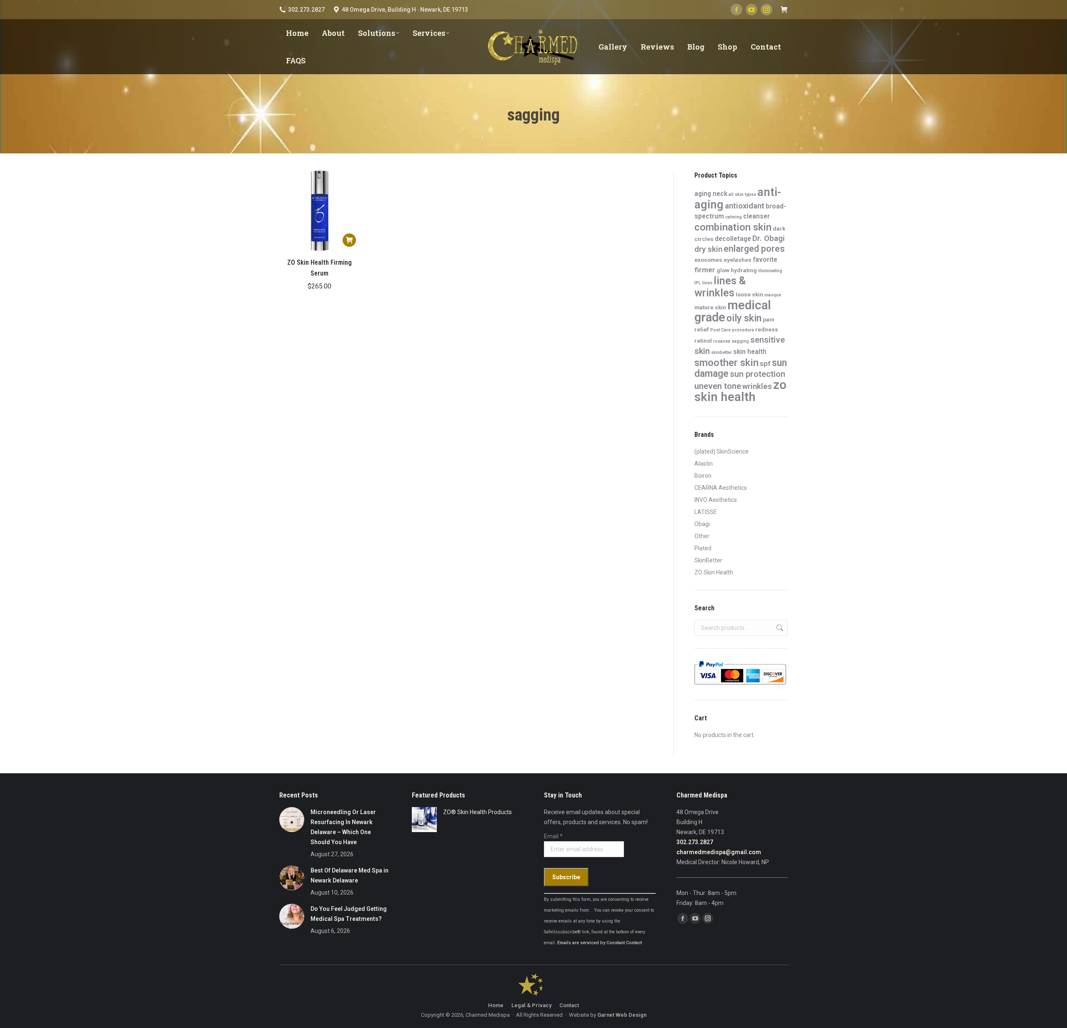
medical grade (732, 311)
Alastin (703, 463)
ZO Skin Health (713, 572)
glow (722, 270)
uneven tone (717, 386)
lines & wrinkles (720, 287)
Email (553, 836)
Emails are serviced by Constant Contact (599, 942)
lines (707, 283)
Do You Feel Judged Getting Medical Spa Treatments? (349, 913)
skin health (749, 352)
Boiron (702, 475)
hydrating (744, 270)
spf (765, 363)
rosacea (721, 341)
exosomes (708, 259)
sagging (740, 341)
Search (779, 628)
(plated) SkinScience (721, 451)
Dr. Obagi (768, 238)
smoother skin (726, 363)
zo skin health (740, 391)
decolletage (733, 239)
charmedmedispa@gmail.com (718, 852)
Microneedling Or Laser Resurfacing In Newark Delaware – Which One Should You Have (343, 827)
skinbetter (721, 352)
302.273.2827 (694, 842)
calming (733, 217)
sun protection (757, 374)
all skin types (742, 194)
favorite (765, 259)
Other (701, 536)
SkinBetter (708, 560)
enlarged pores (754, 248)
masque (772, 295)
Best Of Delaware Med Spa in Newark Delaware (349, 875)
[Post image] (291, 819)
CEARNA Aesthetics (720, 487)
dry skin (708, 249)
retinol (703, 340)
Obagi (702, 524)
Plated (702, 548)
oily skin (743, 318)
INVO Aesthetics (715, 499)
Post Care (720, 330)
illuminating (770, 270)
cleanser (756, 216)
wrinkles (757, 386)
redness (766, 329)
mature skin (710, 307)
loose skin (749, 294)
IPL (697, 283)
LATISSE (705, 512)
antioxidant (744, 206)
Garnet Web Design (621, 1015)
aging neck (710, 194)
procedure (743, 330)
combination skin (732, 227)
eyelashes (737, 259)
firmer (704, 270)
